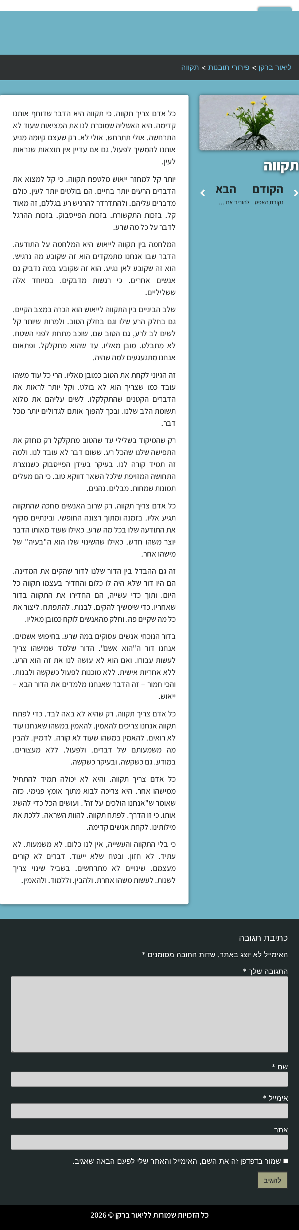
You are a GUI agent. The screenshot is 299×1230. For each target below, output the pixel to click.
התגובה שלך (265, 971)
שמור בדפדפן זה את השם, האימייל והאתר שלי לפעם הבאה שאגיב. (177, 1161)
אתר (281, 1129)
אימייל (275, 1098)
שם (280, 1066)
